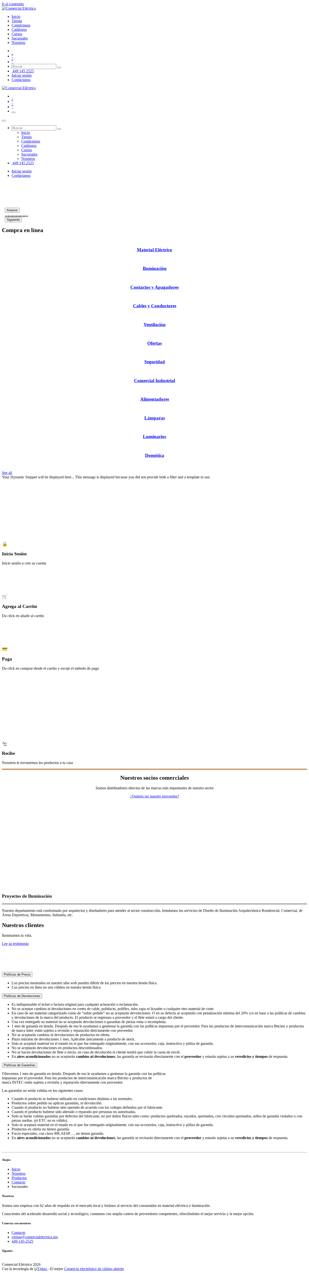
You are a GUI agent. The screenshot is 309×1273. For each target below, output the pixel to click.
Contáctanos (21, 80)
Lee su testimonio (15, 944)
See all (7, 473)
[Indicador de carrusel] (7, 216)
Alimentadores (154, 399)
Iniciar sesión (22, 75)
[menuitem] (16, 16)
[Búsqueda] (59, 67)
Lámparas (154, 417)
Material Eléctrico (154, 249)
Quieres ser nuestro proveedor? (155, 796)
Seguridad (154, 361)
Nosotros (18, 1173)
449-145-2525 (22, 1241)
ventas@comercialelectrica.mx (35, 1237)
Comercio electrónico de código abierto (94, 1269)
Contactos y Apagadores (154, 287)
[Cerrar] (4, 120)
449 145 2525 (23, 71)
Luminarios (154, 436)
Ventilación (155, 324)
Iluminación (155, 268)
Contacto (18, 1182)
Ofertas (154, 343)
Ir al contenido (13, 4)
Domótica (154, 455)
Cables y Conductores (154, 305)
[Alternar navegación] (13, 112)
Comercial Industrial (154, 380)
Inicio (16, 1169)
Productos (19, 1178)
